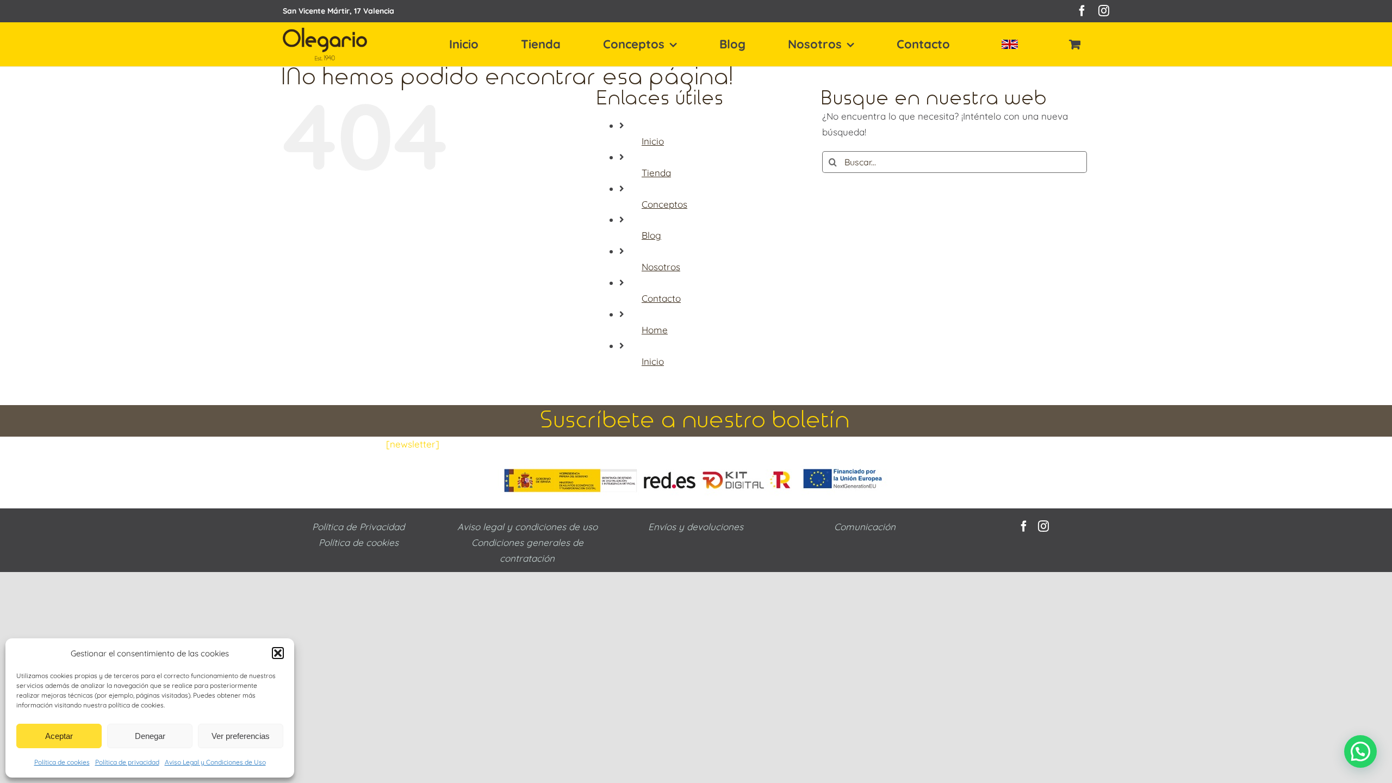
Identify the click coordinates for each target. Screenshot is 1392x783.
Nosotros (661, 266)
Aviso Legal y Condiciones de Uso (215, 762)
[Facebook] (1023, 526)
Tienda (656, 172)
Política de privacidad (127, 762)
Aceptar (59, 736)
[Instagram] (1043, 526)
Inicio (653, 141)
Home (655, 329)
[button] (277, 653)
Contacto (661, 298)
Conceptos (664, 204)
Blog (651, 235)
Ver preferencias (241, 736)
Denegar (150, 736)
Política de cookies (62, 762)
